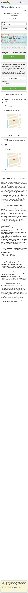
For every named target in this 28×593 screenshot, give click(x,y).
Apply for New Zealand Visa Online (14, 53)
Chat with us (18, 19)
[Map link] (14, 121)
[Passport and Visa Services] (5, 2)
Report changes (6, 130)
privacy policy (18, 587)
